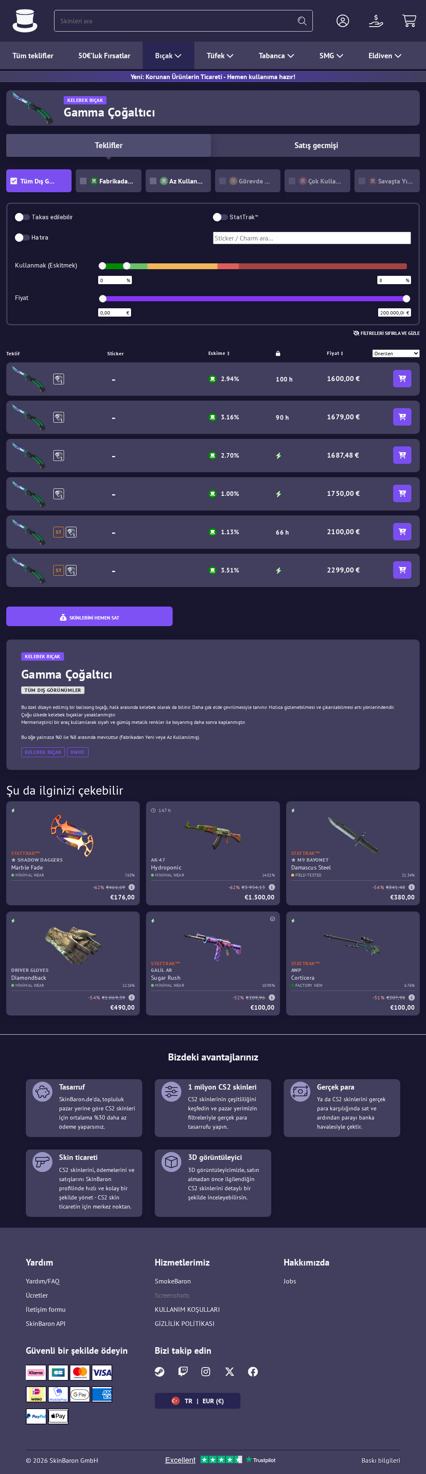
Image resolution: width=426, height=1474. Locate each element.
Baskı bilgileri (381, 1460)
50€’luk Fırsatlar (104, 55)
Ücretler (37, 1295)
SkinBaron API (46, 1323)
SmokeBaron (173, 1281)
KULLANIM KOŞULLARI (187, 1309)
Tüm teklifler (32, 55)
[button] (342, 21)
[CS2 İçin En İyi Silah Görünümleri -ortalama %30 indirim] (24, 20)
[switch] (22, 217)
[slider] (102, 266)
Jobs (290, 1281)
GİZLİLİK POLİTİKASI (185, 1323)
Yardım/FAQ (42, 1281)
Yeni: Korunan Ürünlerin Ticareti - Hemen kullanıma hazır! (213, 76)
